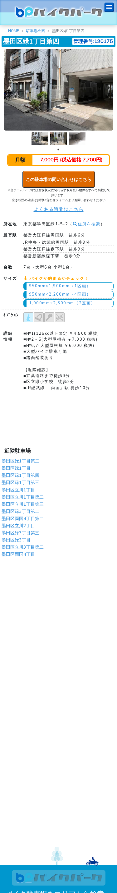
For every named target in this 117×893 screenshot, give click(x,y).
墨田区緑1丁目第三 (20, 482)
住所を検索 (89, 224)
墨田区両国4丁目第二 (23, 518)
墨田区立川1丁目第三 (23, 504)
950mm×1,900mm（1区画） (60, 286)
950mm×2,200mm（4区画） (60, 294)
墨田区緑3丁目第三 (20, 533)
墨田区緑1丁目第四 (20, 475)
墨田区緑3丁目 (16, 540)
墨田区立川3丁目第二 (23, 547)
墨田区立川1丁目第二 (23, 497)
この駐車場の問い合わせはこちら (58, 179)
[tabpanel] (40, 138)
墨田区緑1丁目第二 (20, 461)
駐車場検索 (35, 30)
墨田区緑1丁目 (16, 468)
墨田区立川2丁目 (18, 525)
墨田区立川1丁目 (18, 490)
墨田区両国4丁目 (18, 554)
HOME (13, 30)
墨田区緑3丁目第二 (20, 511)
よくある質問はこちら (59, 209)
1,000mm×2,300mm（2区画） (62, 303)
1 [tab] (58, 149)
